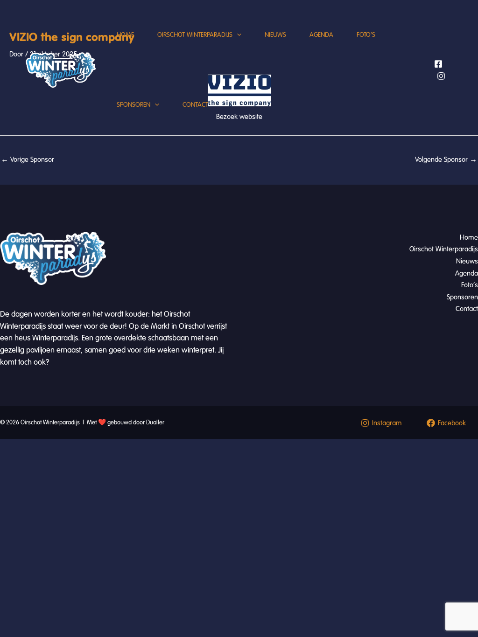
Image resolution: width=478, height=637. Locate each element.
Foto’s (366, 35)
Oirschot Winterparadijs (194, 35)
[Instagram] (441, 76)
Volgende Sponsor (446, 159)
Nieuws (275, 35)
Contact (195, 105)
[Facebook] (438, 64)
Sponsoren (133, 105)
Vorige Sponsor (27, 159)
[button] (236, 35)
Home (125, 35)
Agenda (321, 35)
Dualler (155, 422)
